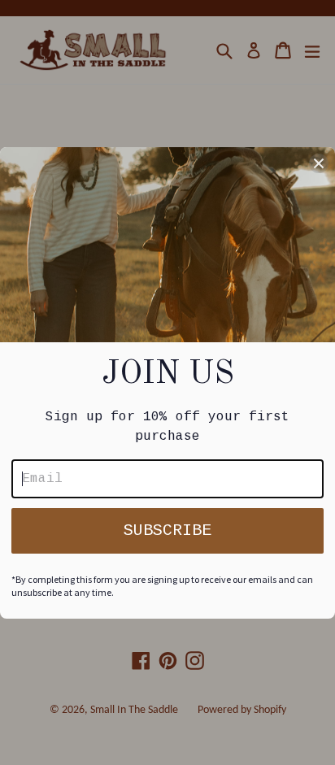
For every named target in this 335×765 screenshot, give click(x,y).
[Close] (318, 163)
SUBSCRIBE (167, 530)
